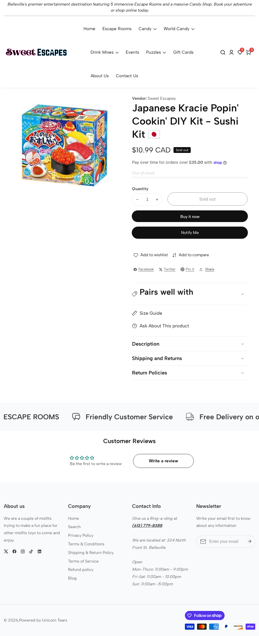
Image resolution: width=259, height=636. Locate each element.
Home (89, 28)
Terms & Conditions (86, 544)
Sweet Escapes (162, 98)
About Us (100, 75)
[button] (190, 294)
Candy (145, 28)
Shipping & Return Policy (91, 552)
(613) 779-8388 (147, 525)
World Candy (176, 28)
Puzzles (153, 52)
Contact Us (127, 75)
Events (132, 52)
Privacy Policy (80, 535)
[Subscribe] (249, 541)
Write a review (163, 460)
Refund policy (80, 569)
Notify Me (190, 232)
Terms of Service (83, 561)
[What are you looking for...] (223, 52)
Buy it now (190, 216)
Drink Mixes (102, 52)
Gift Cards (183, 52)
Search (74, 526)
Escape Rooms (117, 28)
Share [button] (209, 269)
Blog (72, 578)
